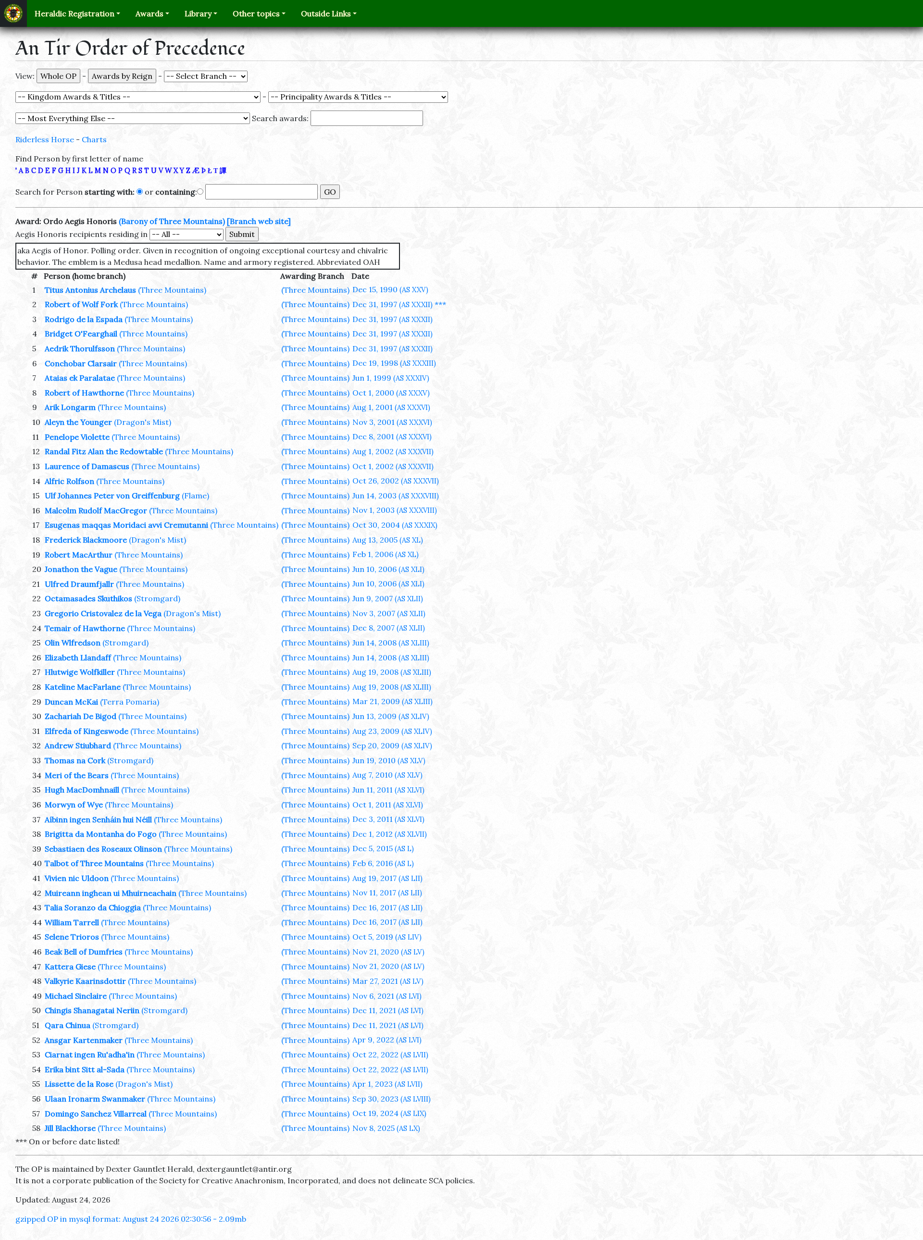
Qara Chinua (67, 1025)
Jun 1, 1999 (390, 378)
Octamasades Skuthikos (88, 598)
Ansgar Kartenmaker (84, 1040)
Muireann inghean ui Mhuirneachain (110, 893)
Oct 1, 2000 (391, 392)
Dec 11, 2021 (388, 1010)
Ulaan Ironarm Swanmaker (95, 1099)
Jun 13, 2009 (390, 716)
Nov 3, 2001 (392, 422)
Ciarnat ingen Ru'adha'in (90, 1054)
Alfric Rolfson (69, 481)
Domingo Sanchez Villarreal (96, 1113)
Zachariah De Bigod (80, 716)
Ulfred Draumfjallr (79, 584)
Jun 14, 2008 (390, 642)
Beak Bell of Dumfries (84, 951)
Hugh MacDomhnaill (82, 789)
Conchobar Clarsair (81, 363)
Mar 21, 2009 (392, 701)
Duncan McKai (71, 702)
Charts (94, 139)
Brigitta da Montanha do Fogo (101, 834)
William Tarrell (72, 922)
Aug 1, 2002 (393, 451)
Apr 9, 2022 (387, 1039)
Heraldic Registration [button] (74, 13)
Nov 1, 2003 (394, 510)
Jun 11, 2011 (388, 789)
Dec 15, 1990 (390, 289)
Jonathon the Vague (81, 569)
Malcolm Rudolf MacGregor (96, 510)
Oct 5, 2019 (387, 937)
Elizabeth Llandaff (78, 657)
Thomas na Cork (75, 760)
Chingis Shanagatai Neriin (92, 1010)
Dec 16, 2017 (387, 907)
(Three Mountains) (172, 290)
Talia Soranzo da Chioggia (93, 907)
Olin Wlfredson (72, 642)
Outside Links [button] (326, 13)
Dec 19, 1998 (394, 363)
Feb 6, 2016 (383, 863)
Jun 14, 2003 (395, 495)
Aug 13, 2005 (387, 540)
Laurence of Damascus (87, 466)
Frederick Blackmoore (86, 540)
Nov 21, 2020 (388, 951)
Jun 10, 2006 (388, 569)
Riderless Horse (44, 139)
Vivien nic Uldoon (77, 878)
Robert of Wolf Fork (81, 304)
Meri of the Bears (77, 775)
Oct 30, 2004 (394, 525)
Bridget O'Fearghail (81, 333)
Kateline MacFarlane (83, 687)
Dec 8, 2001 (392, 436)
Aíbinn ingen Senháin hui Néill (98, 819)
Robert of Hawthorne (84, 392)
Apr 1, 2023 (387, 1084)
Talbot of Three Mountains (94, 863)
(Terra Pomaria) (129, 702)
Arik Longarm (70, 407)
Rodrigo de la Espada (84, 319)
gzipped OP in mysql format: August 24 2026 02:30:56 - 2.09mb (130, 1219)
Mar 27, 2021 (388, 981)
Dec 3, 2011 (388, 819)
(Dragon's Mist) (142, 422)
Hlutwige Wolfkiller (80, 672)
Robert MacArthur (78, 554)
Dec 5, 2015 (383, 848)
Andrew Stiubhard (78, 745)
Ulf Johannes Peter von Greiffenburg (112, 495)
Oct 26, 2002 (395, 480)
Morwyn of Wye (74, 804)
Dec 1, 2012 (389, 834)
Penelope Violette (77, 437)
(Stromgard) (157, 598)
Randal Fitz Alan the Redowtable (104, 451)
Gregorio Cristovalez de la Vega (103, 613)
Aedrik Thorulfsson (80, 348)
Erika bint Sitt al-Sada (85, 1069)
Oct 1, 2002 (393, 466)
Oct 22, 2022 (390, 1054)
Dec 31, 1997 (392, 304)
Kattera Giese (70, 966)
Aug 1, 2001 (391, 407)
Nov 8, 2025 (386, 1128)
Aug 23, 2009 (392, 731)
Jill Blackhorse (70, 1128)
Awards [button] (149, 13)
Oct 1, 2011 (387, 804)
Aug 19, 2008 (391, 672)
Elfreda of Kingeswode (86, 731)
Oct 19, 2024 (389, 1113)
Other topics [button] (256, 13)
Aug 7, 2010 (387, 775)
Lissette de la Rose (79, 1084)
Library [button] (198, 13)
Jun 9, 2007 (387, 598)
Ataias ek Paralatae (80, 378)
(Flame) (195, 495)
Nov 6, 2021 (387, 996)
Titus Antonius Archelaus (90, 290)
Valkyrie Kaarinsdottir (85, 981)
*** (440, 304)
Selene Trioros (72, 937)
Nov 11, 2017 (387, 892)
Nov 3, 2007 (388, 613)
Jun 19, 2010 (388, 760)
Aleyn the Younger (78, 422)
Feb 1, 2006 (385, 554)
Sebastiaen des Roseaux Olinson (103, 849)
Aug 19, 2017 (387, 878)
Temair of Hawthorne (85, 628)
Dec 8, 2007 (388, 627)
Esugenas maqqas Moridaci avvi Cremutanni (126, 525)
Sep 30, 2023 (391, 1099)
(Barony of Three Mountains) (172, 221)
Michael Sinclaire (76, 996)
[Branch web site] (259, 221)
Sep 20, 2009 (392, 745)
